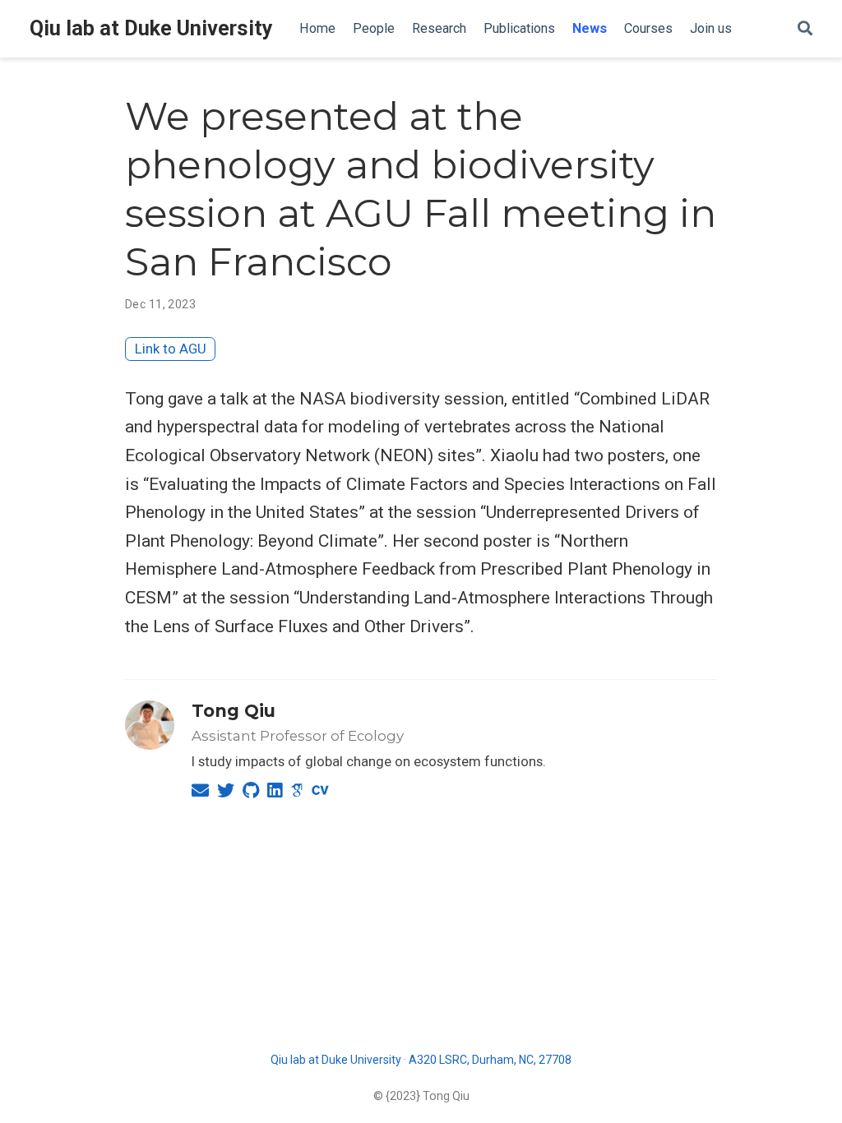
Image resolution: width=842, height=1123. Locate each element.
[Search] (805, 29)
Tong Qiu (233, 710)
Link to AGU (170, 348)
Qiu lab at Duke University (151, 28)
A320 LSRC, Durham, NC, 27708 (490, 1059)
